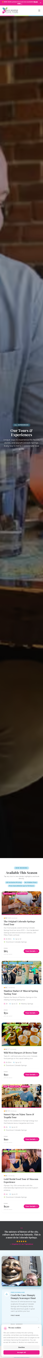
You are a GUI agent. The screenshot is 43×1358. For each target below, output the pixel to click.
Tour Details (30, 951)
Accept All (21, 1352)
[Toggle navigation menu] (39, 10)
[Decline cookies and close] (38, 1327)
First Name (15, 1315)
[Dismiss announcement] (40, 3)
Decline (21, 1347)
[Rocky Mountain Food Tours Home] (12, 10)
